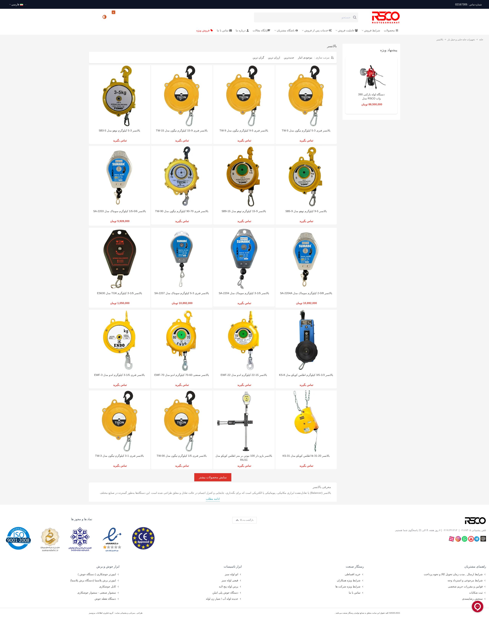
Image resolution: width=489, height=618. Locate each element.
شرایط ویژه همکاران (348, 580)
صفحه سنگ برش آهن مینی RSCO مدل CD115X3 (371, 98)
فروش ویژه (203, 30)
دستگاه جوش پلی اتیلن (225, 592)
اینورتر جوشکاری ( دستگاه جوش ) (97, 574)
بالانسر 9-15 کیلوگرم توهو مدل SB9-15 (244, 211)
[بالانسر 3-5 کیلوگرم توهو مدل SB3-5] (119, 96)
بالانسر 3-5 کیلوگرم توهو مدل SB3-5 (119, 130)
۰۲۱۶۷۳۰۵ (465, 530)
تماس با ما (222, 30)
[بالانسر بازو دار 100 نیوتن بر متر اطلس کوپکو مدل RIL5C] (244, 421)
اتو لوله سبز (231, 574)
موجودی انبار (305, 57)
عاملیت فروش (346, 30)
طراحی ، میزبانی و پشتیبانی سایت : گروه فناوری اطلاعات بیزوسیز (115, 613)
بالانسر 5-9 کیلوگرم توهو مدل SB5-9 (306, 211)
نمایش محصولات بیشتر (213, 477)
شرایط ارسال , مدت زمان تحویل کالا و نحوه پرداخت (453, 574)
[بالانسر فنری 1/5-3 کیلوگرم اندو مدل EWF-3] (119, 340)
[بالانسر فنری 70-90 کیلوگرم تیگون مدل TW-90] (182, 177)
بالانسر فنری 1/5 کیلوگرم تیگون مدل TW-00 (182, 455)
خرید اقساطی (352, 574)
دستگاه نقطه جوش (105, 598)
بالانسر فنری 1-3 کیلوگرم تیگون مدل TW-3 (119, 455)
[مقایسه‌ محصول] (105, 17)
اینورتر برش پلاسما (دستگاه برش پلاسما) (93, 580)
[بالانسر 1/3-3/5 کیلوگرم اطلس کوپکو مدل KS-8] (306, 340)
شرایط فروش (372, 30)
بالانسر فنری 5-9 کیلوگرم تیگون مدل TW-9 (243, 130)
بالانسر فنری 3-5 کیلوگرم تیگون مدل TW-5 (306, 130)
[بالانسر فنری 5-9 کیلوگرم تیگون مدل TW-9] (244, 96)
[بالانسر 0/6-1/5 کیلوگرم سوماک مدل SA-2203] (119, 177)
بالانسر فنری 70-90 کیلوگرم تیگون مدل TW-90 (181, 211)
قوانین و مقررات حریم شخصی (465, 586)
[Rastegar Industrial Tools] (381, 17)
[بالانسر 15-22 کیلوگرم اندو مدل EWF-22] (244, 340)
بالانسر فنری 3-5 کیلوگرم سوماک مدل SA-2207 (181, 293)
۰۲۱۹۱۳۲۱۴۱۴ (450, 530)
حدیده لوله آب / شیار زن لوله (222, 598)
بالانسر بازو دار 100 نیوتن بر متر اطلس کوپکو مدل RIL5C (243, 457)
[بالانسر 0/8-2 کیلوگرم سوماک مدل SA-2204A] (306, 258)
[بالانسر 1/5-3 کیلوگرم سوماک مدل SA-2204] (244, 258)
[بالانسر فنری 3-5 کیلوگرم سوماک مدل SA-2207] (182, 258)
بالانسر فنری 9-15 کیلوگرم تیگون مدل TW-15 (182, 130)
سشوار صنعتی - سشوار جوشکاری (96, 592)
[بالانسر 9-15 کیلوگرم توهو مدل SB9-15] (244, 177)
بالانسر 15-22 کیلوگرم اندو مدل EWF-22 (244, 374)
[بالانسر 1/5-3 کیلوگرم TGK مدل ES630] (119, 258)
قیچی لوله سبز (230, 580)
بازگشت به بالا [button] (246, 520)
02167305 (468, 4)
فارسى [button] (15, 4)
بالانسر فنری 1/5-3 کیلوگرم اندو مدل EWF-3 (119, 374)
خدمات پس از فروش (316, 30)
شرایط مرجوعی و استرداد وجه (465, 580)
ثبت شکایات (476, 592)
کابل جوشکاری (107, 586)
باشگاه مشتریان (286, 30)
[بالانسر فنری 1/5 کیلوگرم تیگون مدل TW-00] (182, 421)
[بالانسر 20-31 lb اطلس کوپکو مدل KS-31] (306, 421)
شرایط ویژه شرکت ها (347, 586)
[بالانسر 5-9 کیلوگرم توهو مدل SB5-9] (306, 177)
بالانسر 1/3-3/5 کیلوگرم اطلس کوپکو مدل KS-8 (306, 374)
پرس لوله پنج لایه (228, 586)
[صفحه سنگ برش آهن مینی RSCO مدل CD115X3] (371, 76)
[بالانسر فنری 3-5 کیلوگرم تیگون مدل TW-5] (306, 96)
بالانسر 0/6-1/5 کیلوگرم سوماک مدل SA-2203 (119, 211)
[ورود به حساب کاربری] (93, 17)
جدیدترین (289, 57)
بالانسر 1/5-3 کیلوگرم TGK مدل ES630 (119, 293)
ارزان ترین (274, 57)
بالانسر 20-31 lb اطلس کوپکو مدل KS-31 (306, 455)
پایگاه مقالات (260, 30)
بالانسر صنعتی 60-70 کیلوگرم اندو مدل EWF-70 (181, 374)
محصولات (389, 30)
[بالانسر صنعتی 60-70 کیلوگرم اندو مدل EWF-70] (182, 340)
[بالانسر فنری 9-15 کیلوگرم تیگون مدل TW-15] (182, 96)
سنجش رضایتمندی (472, 598)
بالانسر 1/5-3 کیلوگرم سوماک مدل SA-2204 (244, 293)
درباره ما (240, 30)
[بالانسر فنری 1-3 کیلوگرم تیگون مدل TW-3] (119, 421)
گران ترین (258, 57)
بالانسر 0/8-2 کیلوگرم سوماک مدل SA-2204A (306, 293)
